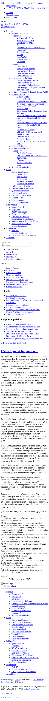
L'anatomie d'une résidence (17, 305)
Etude (8, 169)
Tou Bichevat (22, 52)
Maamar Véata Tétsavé (26, 106)
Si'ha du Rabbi (23, 97)
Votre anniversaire (24, 83)
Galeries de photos (19, 233)
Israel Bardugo (7, 682)
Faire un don (11, 17)
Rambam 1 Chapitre (25, 181)
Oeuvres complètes (19, 214)
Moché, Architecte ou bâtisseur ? (19, 312)
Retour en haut (9, 586)
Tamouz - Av (16, 151)
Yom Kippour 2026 (25, 43)
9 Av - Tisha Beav (24, 162)
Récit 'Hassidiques (19, 212)
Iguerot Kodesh (17, 207)
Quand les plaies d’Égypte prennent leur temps (25, 338)
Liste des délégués (19, 193)
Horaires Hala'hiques (25, 73)
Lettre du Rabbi (23, 99)
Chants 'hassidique (19, 226)
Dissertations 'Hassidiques (22, 219)
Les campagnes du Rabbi (21, 78)
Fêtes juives (16, 36)
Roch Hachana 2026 (25, 40)
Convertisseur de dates (26, 71)
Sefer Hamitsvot (23, 179)
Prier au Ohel (22, 108)
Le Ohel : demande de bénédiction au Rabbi (29, 92)
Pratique (9, 31)
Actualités (10, 238)
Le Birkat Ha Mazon (20, 216)
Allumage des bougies (26, 69)
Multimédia (11, 228)
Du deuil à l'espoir (24, 153)
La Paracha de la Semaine (22, 188)
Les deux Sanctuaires (15, 298)
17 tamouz (21, 160)
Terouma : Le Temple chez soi (18, 331)
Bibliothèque (11, 205)
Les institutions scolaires (21, 195)
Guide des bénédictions (21, 148)
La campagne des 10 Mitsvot (29, 80)
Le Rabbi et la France (25, 130)
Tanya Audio (22, 177)
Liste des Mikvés (18, 146)
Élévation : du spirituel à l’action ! (20, 324)
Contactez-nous (12, 15)
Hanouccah (21, 50)
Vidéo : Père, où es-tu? (26, 137)
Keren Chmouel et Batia (21, 167)
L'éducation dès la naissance (28, 85)
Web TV (15, 230)
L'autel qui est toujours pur (19, 351)
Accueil (9, 12)
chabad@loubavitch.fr (32, 689)
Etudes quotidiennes (19, 172)
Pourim (20, 54)
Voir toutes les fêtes (25, 38)
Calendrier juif (23, 66)
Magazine (15, 209)
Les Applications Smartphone (23, 235)
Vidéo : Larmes (23, 134)
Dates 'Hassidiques (24, 76)
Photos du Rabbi (23, 139)
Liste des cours (17, 200)
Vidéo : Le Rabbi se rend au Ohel (30, 132)
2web (17, 680)
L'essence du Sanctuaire (16, 295)
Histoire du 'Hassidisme (21, 223)
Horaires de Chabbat (19, 33)
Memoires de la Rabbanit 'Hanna (25, 221)
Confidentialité (6, 693)
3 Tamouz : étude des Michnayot (30, 104)
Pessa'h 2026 (22, 57)
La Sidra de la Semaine (21, 186)
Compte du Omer (24, 59)
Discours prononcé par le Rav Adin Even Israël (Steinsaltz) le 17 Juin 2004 (31, 117)
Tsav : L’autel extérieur (15, 314)
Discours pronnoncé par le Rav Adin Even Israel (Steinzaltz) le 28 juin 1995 (32, 125)
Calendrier (15, 64)
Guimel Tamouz (18, 94)
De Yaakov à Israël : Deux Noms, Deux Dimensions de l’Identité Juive (22, 335)
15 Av (19, 165)
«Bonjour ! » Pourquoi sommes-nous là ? (23, 310)
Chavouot (21, 62)
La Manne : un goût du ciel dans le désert (23, 327)
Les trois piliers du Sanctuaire (18, 307)
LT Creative (38, 680)
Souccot (20, 45)
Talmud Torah (17, 198)
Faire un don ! (9, 27)
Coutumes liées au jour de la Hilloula (32, 101)
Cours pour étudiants (20, 202)
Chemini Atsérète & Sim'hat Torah (31, 47)
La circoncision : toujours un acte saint (22, 329)
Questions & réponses (20, 191)
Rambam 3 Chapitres (25, 184)
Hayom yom (22, 174)
